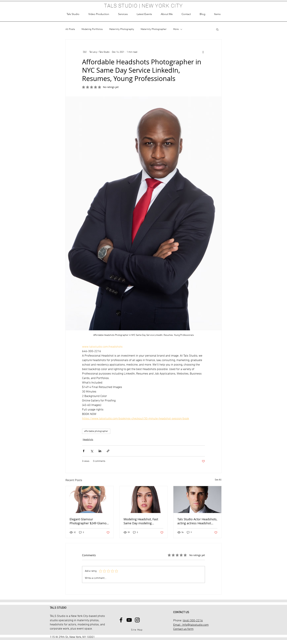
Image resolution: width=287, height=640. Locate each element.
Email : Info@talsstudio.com (191, 625)
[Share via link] (108, 450)
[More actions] (203, 52)
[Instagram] (137, 620)
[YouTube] (129, 620)
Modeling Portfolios (92, 29)
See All (218, 479)
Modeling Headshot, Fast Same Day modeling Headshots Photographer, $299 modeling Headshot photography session (141, 521)
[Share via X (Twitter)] (91, 450)
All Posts (70, 29)
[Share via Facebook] (83, 450)
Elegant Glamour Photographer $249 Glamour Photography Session (89, 521)
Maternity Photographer (154, 29)
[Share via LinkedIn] (99, 450)
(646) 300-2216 (193, 620)
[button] (123, 14)
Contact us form (183, 629)
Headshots (88, 439)
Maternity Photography (121, 29)
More (176, 29)
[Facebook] (121, 620)
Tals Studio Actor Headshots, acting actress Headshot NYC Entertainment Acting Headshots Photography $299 (197, 521)
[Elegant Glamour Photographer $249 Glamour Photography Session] (90, 499)
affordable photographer (96, 431)
